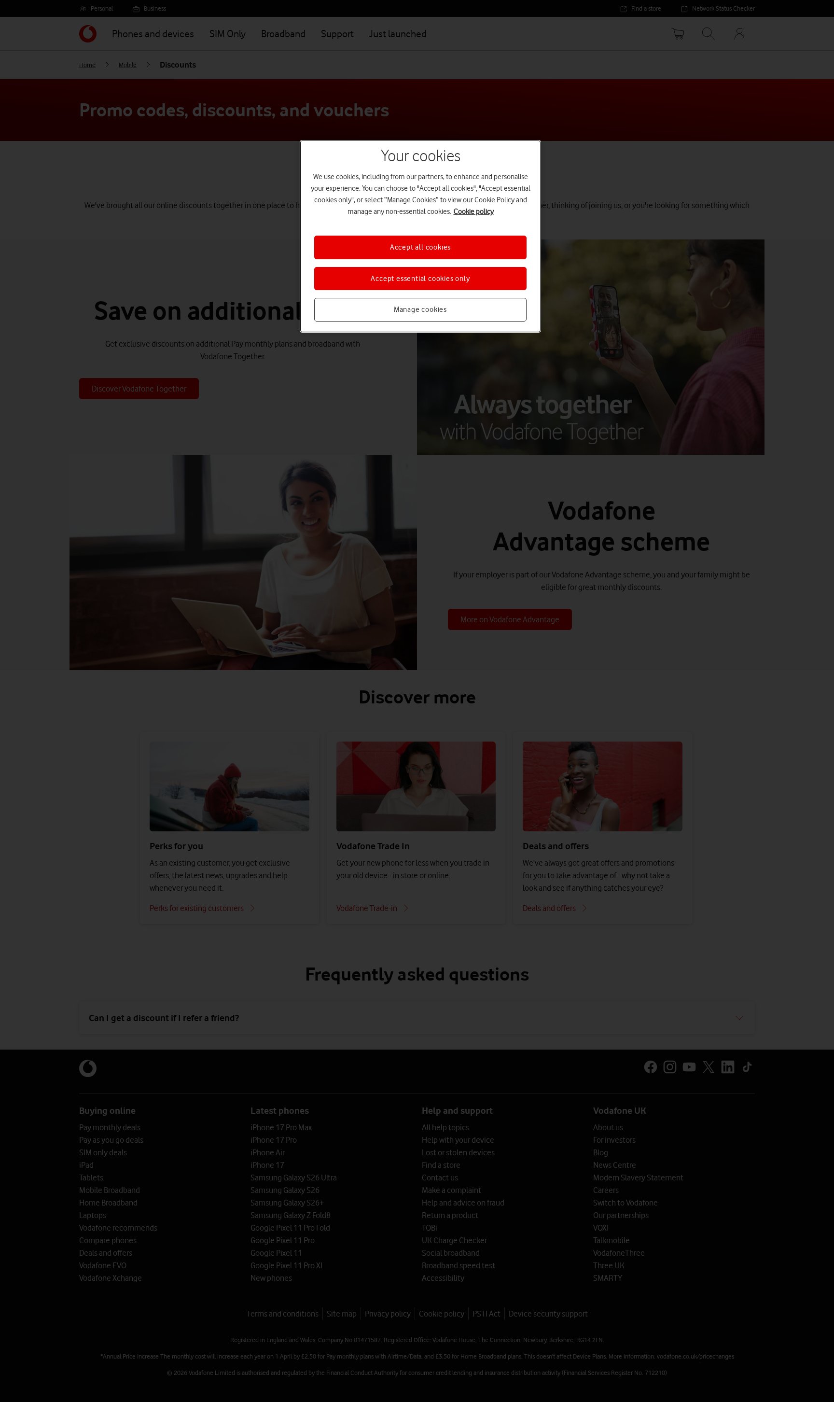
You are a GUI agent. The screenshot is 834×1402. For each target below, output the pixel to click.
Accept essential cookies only (420, 278)
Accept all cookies (420, 247)
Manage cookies (420, 309)
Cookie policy (474, 211)
